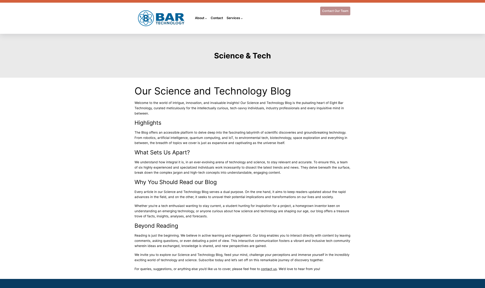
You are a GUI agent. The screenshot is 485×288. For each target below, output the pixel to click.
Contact (217, 18)
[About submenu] (206, 18)
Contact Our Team (335, 11)
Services (233, 18)
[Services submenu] (242, 18)
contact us (269, 269)
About (199, 18)
